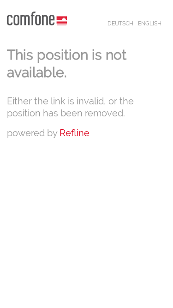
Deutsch (120, 23)
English (149, 23)
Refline (74, 133)
